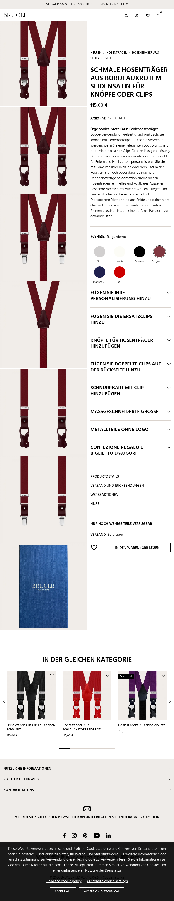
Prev (4, 701)
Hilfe (94, 504)
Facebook (64, 835)
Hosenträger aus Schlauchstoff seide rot (82, 728)
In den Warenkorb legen (137, 548)
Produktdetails (104, 477)
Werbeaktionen (104, 495)
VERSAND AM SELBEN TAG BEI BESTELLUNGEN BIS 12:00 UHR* (87, 4)
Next (170, 701)
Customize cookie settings (107, 881)
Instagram (74, 835)
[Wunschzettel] (148, 15)
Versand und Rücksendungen (117, 486)
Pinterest (85, 835)
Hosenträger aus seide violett (141, 725)
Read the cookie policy (64, 881)
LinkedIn (108, 835)
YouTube (97, 835)
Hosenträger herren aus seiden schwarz (31, 728)
